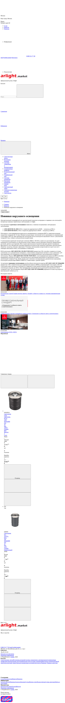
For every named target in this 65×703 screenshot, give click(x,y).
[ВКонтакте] (13, 346)
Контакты (14, 57)
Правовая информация (7, 655)
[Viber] (13, 359)
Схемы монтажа (50, 682)
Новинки (6, 201)
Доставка (9, 686)
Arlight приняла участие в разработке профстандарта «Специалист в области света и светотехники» (29, 313)
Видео (8, 682)
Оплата (14, 686)
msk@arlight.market (15, 647)
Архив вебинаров (20, 682)
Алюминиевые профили (8, 169)
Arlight (12, 657)
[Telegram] (13, 372)
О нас (5, 26)
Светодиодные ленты (7, 660)
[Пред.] (14, 381)
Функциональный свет (12, 661)
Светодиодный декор (9, 663)
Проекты (6, 29)
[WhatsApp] (13, 56)
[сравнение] (17, 485)
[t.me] (13, 646)
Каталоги (3, 682)
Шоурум (18, 686)
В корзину (17, 478)
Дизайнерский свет (24, 661)
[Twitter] (39, 346)
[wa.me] (38, 646)
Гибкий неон (6, 184)
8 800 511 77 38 (5, 647)
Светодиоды (7, 193)
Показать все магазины (7, 654)
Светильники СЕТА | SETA (9, 332)
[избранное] (17, 499)
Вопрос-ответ (33, 682)
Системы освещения (7, 178)
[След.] (41, 381)
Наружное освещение (7, 181)
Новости (6, 27)
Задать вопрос (5, 212)
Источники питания (7, 160)
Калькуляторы (41, 682)
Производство (8, 679)
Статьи (27, 682)
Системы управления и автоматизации (36, 660)
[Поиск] (30, 91)
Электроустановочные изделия (25, 663)
